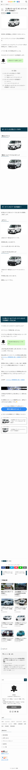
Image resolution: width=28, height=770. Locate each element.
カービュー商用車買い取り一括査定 (11, 357)
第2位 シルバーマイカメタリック (14, 77)
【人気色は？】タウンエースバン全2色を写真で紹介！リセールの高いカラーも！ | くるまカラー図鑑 (14, 660)
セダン (24, 721)
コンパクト (7, 721)
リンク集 (5, 747)
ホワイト (9, 81)
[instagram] (10, 712)
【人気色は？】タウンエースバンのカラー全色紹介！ (17, 430)
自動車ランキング (5, 753)
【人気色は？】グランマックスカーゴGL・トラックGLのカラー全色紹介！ (17, 421)
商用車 (10, 561)
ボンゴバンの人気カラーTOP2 (12, 73)
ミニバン (10, 723)
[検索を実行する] (25, 679)
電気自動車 (12, 726)
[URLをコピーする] (25, 567)
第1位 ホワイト (10, 75)
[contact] (18, 712)
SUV (3, 721)
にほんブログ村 (4, 759)
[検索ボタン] (26, 1)
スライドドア (19, 721)
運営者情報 (14, 707)
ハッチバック (4, 723)
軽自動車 (7, 726)
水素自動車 (20, 723)
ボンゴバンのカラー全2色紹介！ (12, 79)
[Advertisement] (14, 108)
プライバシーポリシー (8, 741)
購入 (2, 726)
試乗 (25, 723)
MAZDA (8, 13)
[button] (3, 567)
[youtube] (15, 712)
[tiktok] (13, 712)
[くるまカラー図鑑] (14, 1)
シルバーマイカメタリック (13, 83)
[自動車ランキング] (4, 752)
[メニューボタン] (1, 1)
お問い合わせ (6, 738)
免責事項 (5, 744)
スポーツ (13, 721)
